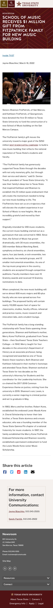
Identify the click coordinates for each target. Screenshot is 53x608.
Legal (41, 603)
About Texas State (19, 599)
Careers (36, 599)
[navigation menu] (3, 3)
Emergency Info (17, 603)
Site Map (6, 561)
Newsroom (8, 13)
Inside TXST (8, 55)
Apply (32, 603)
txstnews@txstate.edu (17, 554)
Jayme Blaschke (16, 511)
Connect (8, 584)
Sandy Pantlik (15, 519)
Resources (9, 578)
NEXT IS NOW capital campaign (23, 145)
